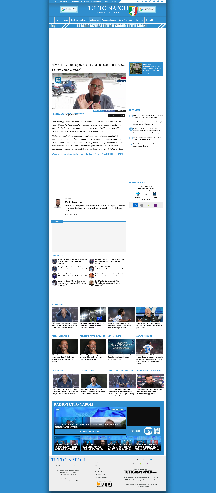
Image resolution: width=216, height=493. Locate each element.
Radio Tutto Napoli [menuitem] (126, 20)
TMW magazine (64, 1)
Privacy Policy (100, 474)
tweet (120, 110)
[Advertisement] (146, 225)
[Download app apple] (154, 1)
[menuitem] (52, 20)
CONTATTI (106, 1)
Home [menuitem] (58, 20)
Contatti (98, 468)
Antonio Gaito (73, 478)
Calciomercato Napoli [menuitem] (79, 20)
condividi (109, 110)
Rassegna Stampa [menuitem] (109, 20)
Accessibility (99, 471)
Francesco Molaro (74, 481)
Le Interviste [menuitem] (94, 20)
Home (55, 1)
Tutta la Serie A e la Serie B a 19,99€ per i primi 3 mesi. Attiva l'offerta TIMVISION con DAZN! (88, 154)
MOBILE (114, 1)
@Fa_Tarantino (73, 115)
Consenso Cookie (101, 477)
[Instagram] (146, 1)
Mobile (97, 462)
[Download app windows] (162, 1)
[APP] (135, 205)
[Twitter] (142, 1)
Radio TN (75, 1)
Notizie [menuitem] (65, 20)
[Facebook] (138, 1)
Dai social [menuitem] (139, 20)
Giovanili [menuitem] (149, 20)
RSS (96, 465)
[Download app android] (158, 1)
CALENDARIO (96, 1)
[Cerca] (163, 20)
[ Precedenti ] (146, 199)
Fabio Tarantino (59, 115)
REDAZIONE (85, 1)
